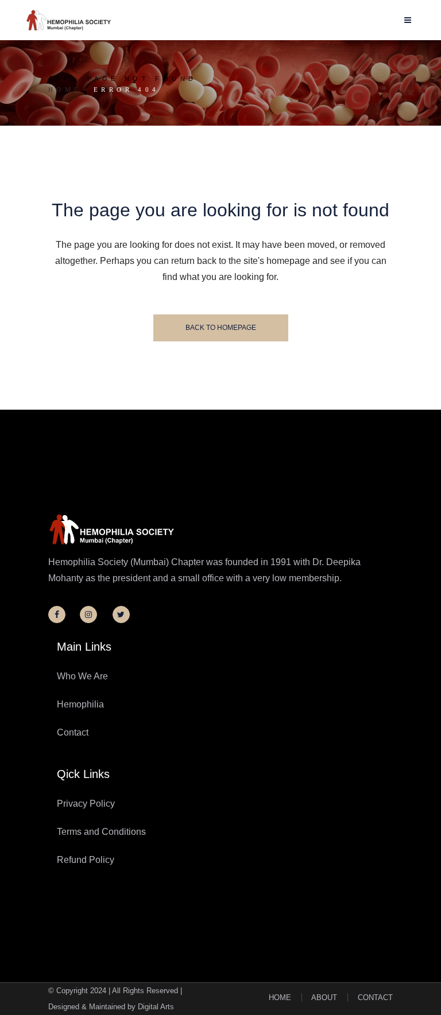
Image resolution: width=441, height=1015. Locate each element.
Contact (72, 732)
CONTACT (375, 997)
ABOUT (324, 997)
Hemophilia (80, 704)
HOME (280, 997)
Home (65, 89)
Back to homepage (220, 328)
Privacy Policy (86, 803)
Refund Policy (85, 860)
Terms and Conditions (101, 832)
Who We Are (82, 676)
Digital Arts (156, 1006)
